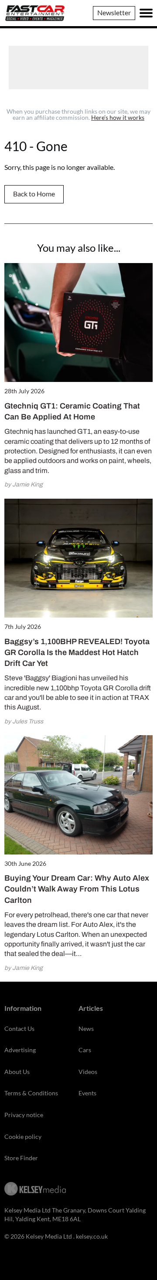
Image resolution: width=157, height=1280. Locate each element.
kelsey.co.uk (92, 1236)
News (86, 1028)
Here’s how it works (117, 117)
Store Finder (21, 1158)
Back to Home (34, 193)
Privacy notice (23, 1114)
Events (87, 1093)
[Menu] (146, 13)
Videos (87, 1071)
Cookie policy (22, 1136)
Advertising (20, 1050)
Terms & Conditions (31, 1093)
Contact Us (19, 1028)
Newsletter (114, 12)
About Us (17, 1071)
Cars (84, 1050)
